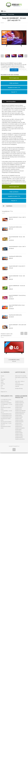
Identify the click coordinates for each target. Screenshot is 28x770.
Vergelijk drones (18, 409)
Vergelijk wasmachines (20, 439)
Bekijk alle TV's (4, 391)
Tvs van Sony (11, 14)
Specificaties (9, 206)
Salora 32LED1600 (5, 401)
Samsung (3, 383)
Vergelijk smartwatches (20, 428)
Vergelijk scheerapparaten (20, 410)
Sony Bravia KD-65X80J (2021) (15, 315)
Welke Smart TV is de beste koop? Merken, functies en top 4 (21, 377)
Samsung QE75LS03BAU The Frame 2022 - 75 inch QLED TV (6, 423)
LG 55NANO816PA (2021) (6, 417)
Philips (2, 380)
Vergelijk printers (18, 426)
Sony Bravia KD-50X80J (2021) (15, 227)
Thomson (3, 388)
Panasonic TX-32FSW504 (6, 402)
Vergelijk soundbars (19, 420)
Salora (2, 382)
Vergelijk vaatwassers (19, 402)
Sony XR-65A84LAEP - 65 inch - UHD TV (17, 246)
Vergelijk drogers (18, 407)
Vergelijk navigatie (19, 417)
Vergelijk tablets (18, 429)
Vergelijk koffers (18, 423)
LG (1, 377)
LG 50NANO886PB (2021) (6, 415)
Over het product (11, 101)
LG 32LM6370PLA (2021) (14, 359)
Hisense (2, 375)
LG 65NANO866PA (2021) (6, 413)
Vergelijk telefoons (19, 437)
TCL (1, 387)
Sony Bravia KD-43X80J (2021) (15, 256)
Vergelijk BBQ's (18, 431)
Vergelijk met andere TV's (14, 87)
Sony (2, 385)
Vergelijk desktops (18, 432)
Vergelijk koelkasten (19, 401)
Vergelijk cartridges (19, 404)
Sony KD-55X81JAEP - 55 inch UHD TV (17, 266)
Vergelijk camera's (19, 424)
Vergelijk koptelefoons (19, 413)
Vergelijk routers (18, 418)
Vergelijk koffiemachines (20, 412)
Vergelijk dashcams (19, 405)
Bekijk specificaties (14, 83)
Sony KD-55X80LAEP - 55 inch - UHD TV (17, 217)
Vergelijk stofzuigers (19, 421)
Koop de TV (14, 92)
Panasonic (3, 379)
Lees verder (14, 69)
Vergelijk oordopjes (19, 435)
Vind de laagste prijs (14, 78)
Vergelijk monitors (18, 434)
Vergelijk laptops (18, 415)
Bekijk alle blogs (19, 388)
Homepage (3, 14)
